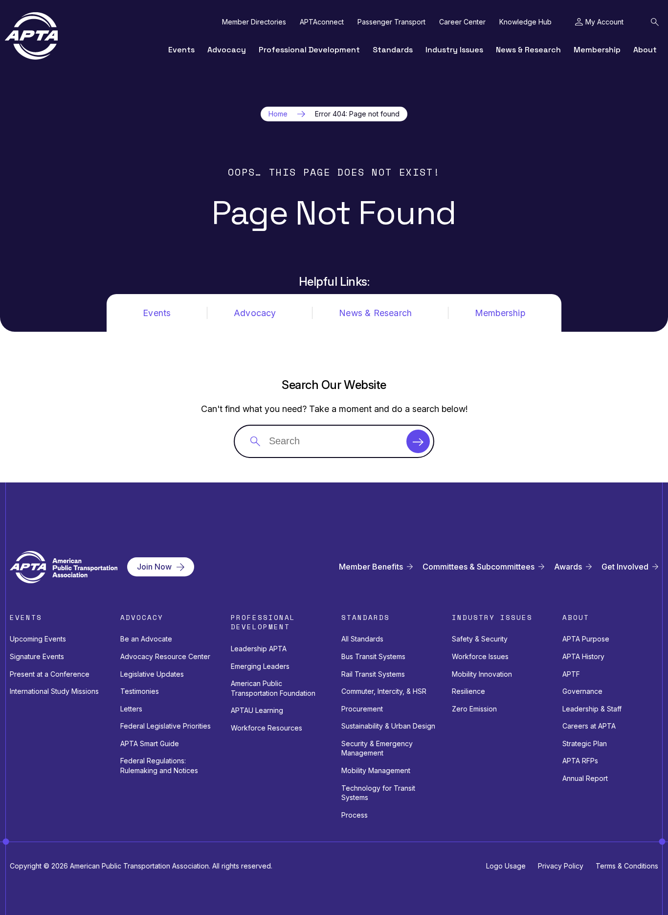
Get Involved (624, 567)
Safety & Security (480, 639)
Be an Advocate (146, 639)
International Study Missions (54, 691)
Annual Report (585, 778)
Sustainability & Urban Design (388, 726)
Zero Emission (474, 709)
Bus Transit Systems (373, 656)
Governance (582, 691)
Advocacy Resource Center (165, 656)
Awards (568, 567)
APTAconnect (322, 22)
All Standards (362, 639)
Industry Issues (454, 50)
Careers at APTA (589, 726)
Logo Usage (506, 866)
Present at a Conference (49, 674)
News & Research (528, 50)
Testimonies (139, 691)
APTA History (583, 656)
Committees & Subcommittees (478, 567)
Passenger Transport (391, 22)
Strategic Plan (584, 743)
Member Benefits (371, 567)
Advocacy (226, 50)
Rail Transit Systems (373, 674)
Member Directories (254, 22)
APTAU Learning (257, 710)
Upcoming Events (38, 639)
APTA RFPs (580, 760)
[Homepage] (31, 36)
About (645, 50)
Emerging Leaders (260, 666)
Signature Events (37, 656)
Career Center (462, 22)
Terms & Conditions (627, 866)
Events (181, 50)
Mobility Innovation (482, 674)
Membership (597, 50)
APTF (571, 674)
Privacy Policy (560, 866)
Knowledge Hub (525, 22)
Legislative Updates (152, 674)
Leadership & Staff (592, 709)
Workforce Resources (266, 728)
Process (354, 815)
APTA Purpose (585, 639)
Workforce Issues (480, 656)
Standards (393, 50)
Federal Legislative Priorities (165, 726)
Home (278, 114)
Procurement (362, 709)
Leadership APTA (259, 648)
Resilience (468, 691)
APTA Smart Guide (149, 743)
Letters (131, 709)
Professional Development (309, 50)
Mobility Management (375, 770)
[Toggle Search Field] (654, 22)
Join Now (154, 567)
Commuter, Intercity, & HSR (383, 691)
